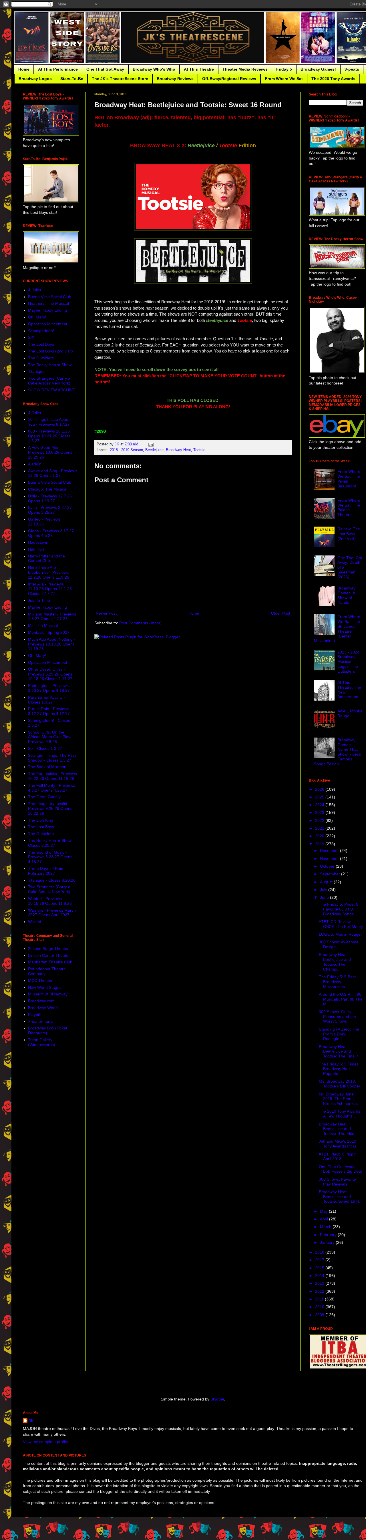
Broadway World (43, 1007)
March (326, 1226)
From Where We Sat (284, 78)
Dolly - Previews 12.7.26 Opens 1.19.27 (50, 498)
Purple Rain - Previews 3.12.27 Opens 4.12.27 (49, 711)
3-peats (352, 69)
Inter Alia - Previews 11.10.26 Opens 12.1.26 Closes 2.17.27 (50, 589)
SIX (31, 337)
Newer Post (106, 613)
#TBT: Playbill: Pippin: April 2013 (338, 1156)
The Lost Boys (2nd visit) (50, 351)
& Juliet (34, 290)
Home (23, 69)
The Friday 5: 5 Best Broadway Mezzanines (337, 982)
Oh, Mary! (37, 317)
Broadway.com (41, 1001)
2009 (320, 1314)
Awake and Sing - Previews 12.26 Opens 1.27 (52, 473)
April (324, 1219)
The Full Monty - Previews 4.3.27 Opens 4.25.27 (51, 787)
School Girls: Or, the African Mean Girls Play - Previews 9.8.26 (50, 737)
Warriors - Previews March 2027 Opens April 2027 (52, 912)
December (330, 850)
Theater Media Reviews (245, 69)
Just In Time (39, 600)
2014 (320, 1275)
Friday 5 (284, 69)
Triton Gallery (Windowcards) (41, 1042)
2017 (320, 1260)
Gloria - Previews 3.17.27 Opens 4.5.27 (51, 533)
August (327, 882)
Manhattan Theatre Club (50, 962)
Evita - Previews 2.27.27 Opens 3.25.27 (50, 510)
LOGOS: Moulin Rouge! (340, 934)
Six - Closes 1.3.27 (45, 748)
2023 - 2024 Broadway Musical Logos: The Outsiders (348, 662)
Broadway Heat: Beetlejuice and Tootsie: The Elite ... (339, 1129)
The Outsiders (41, 358)
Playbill (34, 1014)
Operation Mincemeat (47, 324)
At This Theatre (199, 69)
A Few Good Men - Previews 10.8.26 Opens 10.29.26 (50, 452)
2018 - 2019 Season (126, 450)
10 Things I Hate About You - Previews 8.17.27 (49, 422)
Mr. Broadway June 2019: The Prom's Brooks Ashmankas (338, 1099)
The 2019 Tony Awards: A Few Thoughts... (340, 1113)
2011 (320, 1299)
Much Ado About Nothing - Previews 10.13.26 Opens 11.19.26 (51, 644)
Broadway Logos (35, 78)
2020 (320, 836)
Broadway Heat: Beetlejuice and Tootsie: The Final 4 (339, 1051)
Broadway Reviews (175, 78)
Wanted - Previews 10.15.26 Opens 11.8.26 (50, 901)
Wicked (34, 921)
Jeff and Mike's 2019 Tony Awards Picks (338, 1143)
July (324, 889)
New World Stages (44, 987)
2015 (320, 1268)
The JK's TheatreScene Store (120, 78)
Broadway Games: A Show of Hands (346, 595)
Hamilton (36, 549)
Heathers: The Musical (48, 303)
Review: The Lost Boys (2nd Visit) (348, 534)
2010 (320, 1306)
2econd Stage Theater (48, 948)
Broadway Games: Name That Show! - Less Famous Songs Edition (337, 752)
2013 (320, 1283)
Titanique (36, 371)
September (330, 874)
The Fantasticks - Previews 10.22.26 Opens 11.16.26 (52, 776)
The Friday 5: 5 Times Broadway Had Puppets (339, 1069)
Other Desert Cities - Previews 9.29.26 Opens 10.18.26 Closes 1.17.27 (50, 674)
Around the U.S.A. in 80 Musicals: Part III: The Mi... (341, 999)
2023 (320, 812)
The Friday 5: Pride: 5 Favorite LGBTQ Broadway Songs (338, 909)
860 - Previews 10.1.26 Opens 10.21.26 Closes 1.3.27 (49, 436)
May (324, 1211)
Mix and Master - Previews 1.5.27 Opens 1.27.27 (52, 616)
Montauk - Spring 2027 (48, 632)
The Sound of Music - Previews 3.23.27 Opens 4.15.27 (50, 857)
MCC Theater (40, 980)
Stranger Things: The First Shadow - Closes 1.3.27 (52, 757)
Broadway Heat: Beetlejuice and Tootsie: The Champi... (335, 961)
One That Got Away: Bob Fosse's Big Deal (340, 1169)
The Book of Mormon (47, 766)
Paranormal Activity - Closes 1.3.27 (46, 699)
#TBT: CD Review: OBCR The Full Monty (341, 924)
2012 (320, 1291)
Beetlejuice (154, 450)
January (328, 1242)
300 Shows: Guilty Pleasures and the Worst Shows (337, 1016)
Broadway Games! (318, 69)
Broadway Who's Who (154, 69)
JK (31, 1421)
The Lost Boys (41, 344)
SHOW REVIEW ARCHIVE (51, 390)
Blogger (217, 1399)
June (325, 897)
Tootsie (199, 450)
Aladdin (34, 464)
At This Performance (58, 69)
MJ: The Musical (43, 625)
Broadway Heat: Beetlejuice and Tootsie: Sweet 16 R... (341, 1197)
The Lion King (40, 820)
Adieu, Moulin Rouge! (349, 713)
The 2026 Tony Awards (333, 78)
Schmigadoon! (41, 330)
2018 (320, 1252)
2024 (320, 804)
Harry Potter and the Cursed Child (46, 558)
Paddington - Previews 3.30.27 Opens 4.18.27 (49, 688)
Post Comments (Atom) (140, 623)
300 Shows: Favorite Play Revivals (337, 1181)
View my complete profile (45, 1441)
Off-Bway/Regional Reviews (229, 78)
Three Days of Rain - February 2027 (47, 871)
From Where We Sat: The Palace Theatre (348, 507)
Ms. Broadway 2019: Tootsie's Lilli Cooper (339, 1083)
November (330, 858)
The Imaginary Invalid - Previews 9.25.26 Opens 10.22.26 (50, 808)
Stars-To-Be (71, 78)
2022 (320, 820)
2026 (320, 789)
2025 (320, 797)
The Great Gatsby (44, 796)
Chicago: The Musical (47, 489)
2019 (320, 844)
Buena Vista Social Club (49, 296)
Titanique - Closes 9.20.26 (51, 880)
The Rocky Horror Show (49, 364)
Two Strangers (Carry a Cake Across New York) (49, 380)
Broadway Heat (178, 450)
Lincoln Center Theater (49, 955)
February (329, 1234)
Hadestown (38, 542)
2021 (320, 828)
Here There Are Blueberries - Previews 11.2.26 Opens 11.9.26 (48, 572)
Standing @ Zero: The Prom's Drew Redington (339, 1034)
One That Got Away (105, 69)
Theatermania (40, 1021)
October (328, 866)
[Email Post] (151, 444)
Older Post (280, 613)
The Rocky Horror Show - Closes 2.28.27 (51, 843)
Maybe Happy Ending (47, 310)
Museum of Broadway (47, 994)
